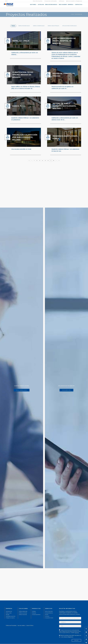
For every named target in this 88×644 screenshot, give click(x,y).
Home (72, 14)
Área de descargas (51, 4)
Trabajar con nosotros (10, 617)
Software (61, 1)
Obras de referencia (49, 612)
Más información (37, 1)
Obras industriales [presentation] (53, 25)
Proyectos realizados (51, 1)
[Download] (86, 639)
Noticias (46, 614)
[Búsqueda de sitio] (86, 628)
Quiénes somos (9, 611)
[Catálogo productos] (86, 635)
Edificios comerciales (23, 612)
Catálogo (41, 4)
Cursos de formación (49, 617)
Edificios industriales (23, 614)
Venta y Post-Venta (49, 611)
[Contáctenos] (86, 642)
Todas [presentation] (13, 25)
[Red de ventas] (86, 632)
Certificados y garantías (10, 616)
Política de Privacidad (11, 625)
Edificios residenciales (23, 611)
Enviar (76, 640)
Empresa (70, 4)
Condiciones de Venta (36, 614)
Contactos (78, 4)
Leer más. (77, 632)
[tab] (13, 26)
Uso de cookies (21, 625)
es (6, 1)
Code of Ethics (29, 625)
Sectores (33, 4)
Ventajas (7, 614)
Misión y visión (9, 612)
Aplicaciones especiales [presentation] (69, 25)
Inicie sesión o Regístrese (74, 1)
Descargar (34, 612)
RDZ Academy (63, 4)
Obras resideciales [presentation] (24, 25)
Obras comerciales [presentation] (38, 25)
